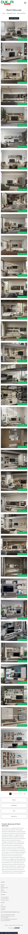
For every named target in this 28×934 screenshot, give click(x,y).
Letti (2, 905)
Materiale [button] (14, 805)
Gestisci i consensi (13, 933)
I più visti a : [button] (14, 816)
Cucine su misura (5, 900)
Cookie (6, 933)
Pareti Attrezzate (21, 13)
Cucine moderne (5, 898)
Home (4, 13)
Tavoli (2, 889)
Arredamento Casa (11, 13)
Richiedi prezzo (22, 39)
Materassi (3, 909)
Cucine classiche (5, 897)
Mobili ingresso (4, 887)
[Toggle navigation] (25, 3)
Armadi (2, 890)
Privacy (2, 933)
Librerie (3, 884)
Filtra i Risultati (14, 18)
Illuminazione (4, 892)
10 (24, 793)
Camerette (3, 906)
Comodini (3, 908)
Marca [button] (14, 800)
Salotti (2, 886)
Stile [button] (14, 811)
